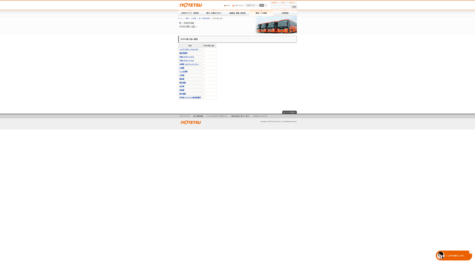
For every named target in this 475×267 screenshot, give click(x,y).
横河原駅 (182, 83)
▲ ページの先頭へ (289, 112)
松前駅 (181, 90)
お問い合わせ (239, 5)
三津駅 (181, 68)
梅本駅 (181, 79)
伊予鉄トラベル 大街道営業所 (190, 97)
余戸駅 (181, 86)
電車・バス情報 (191, 18)
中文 (282, 3)
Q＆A (228, 5)
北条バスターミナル (186, 57)
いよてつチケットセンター (189, 49)
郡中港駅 (182, 94)
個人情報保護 (198, 116)
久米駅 (181, 75)
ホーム (180, 18)
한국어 (291, 3)
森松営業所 (183, 53)
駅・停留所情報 (204, 18)
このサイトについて (260, 116)
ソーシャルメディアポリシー (217, 116)
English (274, 3)
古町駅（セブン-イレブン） (189, 64)
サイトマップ (185, 116)
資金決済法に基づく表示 (240, 116)
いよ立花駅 (183, 71)
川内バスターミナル (186, 60)
